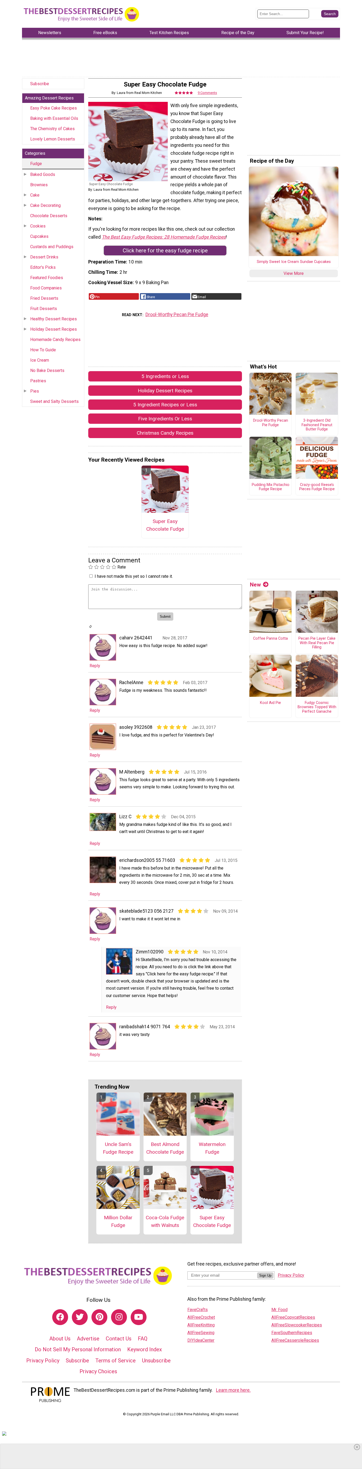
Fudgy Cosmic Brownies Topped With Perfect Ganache (317, 707)
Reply (95, 665)
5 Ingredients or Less (165, 376)
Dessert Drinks (44, 257)
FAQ (142, 1338)
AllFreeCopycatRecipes (293, 1317)
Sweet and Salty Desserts (54, 401)
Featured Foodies (46, 277)
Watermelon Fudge (212, 1148)
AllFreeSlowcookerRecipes (296, 1324)
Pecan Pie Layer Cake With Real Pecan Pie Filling (316, 642)
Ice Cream (39, 360)
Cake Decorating (45, 205)
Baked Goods (42, 174)
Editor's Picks (43, 267)
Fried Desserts (44, 298)
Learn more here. (233, 1390)
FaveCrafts (197, 1309)
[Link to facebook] (60, 1317)
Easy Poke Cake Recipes (53, 108)
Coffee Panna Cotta (270, 638)
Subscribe (39, 83)
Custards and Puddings (51, 246)
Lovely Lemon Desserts (52, 139)
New (255, 584)
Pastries (38, 380)
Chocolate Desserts (48, 215)
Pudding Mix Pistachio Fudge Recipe (270, 487)
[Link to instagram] (119, 1317)
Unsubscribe (156, 1360)
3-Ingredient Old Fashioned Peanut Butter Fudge (317, 425)
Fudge (36, 163)
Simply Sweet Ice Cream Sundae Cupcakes (294, 262)
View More (294, 273)
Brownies (39, 184)
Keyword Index (144, 1349)
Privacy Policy (42, 1360)
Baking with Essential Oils (54, 118)
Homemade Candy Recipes (55, 339)
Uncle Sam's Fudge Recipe (118, 1148)
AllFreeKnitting (201, 1324)
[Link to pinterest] (99, 1317)
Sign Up (265, 1275)
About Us (59, 1338)
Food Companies (46, 287)
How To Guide (43, 349)
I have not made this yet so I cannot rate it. (134, 576)
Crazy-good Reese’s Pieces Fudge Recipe (317, 487)
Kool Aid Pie (270, 703)
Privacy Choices (98, 1371)
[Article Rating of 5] (184, 93)
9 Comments (207, 93)
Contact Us (118, 1338)
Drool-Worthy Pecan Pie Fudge (176, 314)
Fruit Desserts (43, 308)
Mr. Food (279, 1309)
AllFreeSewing (200, 1332)
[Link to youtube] (139, 1317)
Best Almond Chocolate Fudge (165, 1148)
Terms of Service (115, 1360)
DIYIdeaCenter (200, 1340)
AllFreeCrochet (201, 1317)
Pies (34, 391)
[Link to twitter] (80, 1317)
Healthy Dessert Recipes (53, 318)
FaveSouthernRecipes (291, 1332)
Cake (34, 195)
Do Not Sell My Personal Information (78, 1349)
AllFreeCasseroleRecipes (295, 1340)
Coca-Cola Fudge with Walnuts (165, 1221)
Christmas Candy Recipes (165, 433)
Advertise (88, 1338)
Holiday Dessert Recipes (53, 329)
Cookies (38, 226)
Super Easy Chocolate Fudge (165, 525)
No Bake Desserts (47, 370)
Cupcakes (39, 236)
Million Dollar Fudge (118, 1221)
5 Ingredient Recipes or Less (165, 405)
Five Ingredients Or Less (165, 419)
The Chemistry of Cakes (52, 128)
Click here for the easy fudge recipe (165, 250)
